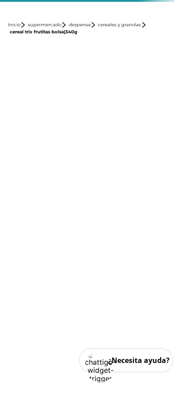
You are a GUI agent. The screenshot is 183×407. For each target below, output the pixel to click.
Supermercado (44, 25)
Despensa (80, 25)
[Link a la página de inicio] (17, 25)
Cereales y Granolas (119, 25)
